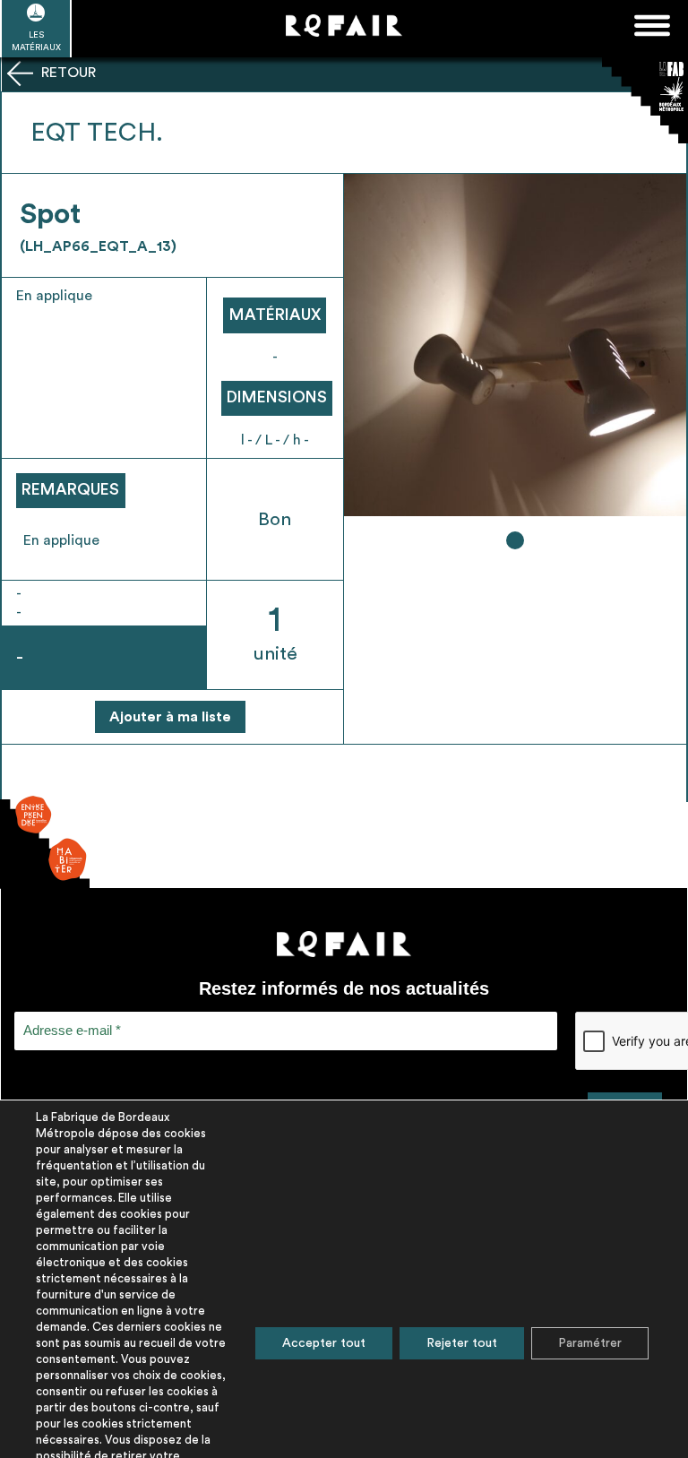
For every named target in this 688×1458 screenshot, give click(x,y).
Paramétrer (590, 1343)
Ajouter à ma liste (170, 717)
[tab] (515, 540)
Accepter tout (324, 1343)
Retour (67, 72)
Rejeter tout (461, 1343)
